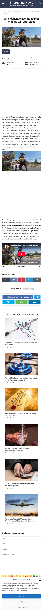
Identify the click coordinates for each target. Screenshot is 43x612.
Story (6, 52)
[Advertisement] (21, 93)
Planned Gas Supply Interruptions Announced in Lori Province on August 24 (21, 379)
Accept (21, 596)
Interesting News (21, 3)
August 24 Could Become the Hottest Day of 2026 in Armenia (20, 414)
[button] (40, 579)
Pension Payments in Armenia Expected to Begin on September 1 (20, 485)
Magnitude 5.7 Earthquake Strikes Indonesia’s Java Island (21, 344)
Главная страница (8, 12)
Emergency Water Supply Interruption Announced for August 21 (18, 449)
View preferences (21, 607)
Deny (21, 602)
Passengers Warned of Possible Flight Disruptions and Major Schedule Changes (19, 520)
